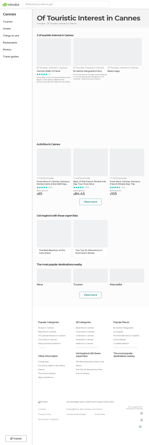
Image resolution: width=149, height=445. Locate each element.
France (41, 369)
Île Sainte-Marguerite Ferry (87, 71)
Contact (98, 409)
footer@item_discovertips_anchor (82, 409)
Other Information (48, 356)
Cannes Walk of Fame (48, 71)
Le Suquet (118, 331)
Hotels (7, 28)
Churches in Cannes (47, 339)
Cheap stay (43, 361)
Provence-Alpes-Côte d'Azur (51, 365)
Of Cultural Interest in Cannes (51, 335)
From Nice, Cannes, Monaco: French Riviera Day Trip (125, 182)
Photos (7, 49)
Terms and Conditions (48, 419)
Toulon (78, 284)
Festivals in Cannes (84, 339)
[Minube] (10, 4)
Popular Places (121, 322)
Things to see (11, 35)
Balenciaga (114, 71)
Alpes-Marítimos (45, 377)
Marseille (116, 284)
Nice (40, 284)
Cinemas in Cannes (85, 335)
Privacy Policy (44, 414)
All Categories (83, 322)
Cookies (42, 409)
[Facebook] (129, 403)
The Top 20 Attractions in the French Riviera (88, 251)
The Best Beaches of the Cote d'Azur (52, 251)
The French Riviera (46, 373)
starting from (42, 191)
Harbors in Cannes (84, 343)
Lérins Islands (119, 339)
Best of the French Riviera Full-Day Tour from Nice (90, 182)
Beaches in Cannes (47, 331)
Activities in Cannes (48, 144)
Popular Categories (48, 322)
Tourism (8, 21)
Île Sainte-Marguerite (123, 328)
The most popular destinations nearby (59, 264)
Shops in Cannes (46, 328)
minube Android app (76, 414)
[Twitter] (133, 403)
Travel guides (11, 56)
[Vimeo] (137, 403)
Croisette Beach (121, 343)
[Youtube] (141, 403)
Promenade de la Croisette (126, 335)
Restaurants (10, 42)
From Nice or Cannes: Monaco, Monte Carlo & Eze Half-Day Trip (53, 182)
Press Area (100, 414)
